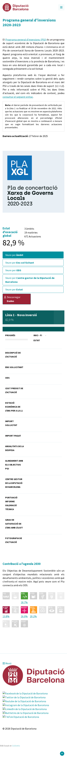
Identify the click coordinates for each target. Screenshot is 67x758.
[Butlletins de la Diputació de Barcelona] (25, 713)
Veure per (14, 255)
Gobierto (16, 745)
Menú (8, 663)
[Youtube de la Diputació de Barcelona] (24, 701)
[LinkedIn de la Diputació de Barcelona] (25, 709)
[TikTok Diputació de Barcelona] (21, 716)
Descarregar (13, 299)
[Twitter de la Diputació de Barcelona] (24, 697)
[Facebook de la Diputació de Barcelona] (25, 693)
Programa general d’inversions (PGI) (25, 39)
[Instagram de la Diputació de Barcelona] (26, 705)
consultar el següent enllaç (18, 96)
